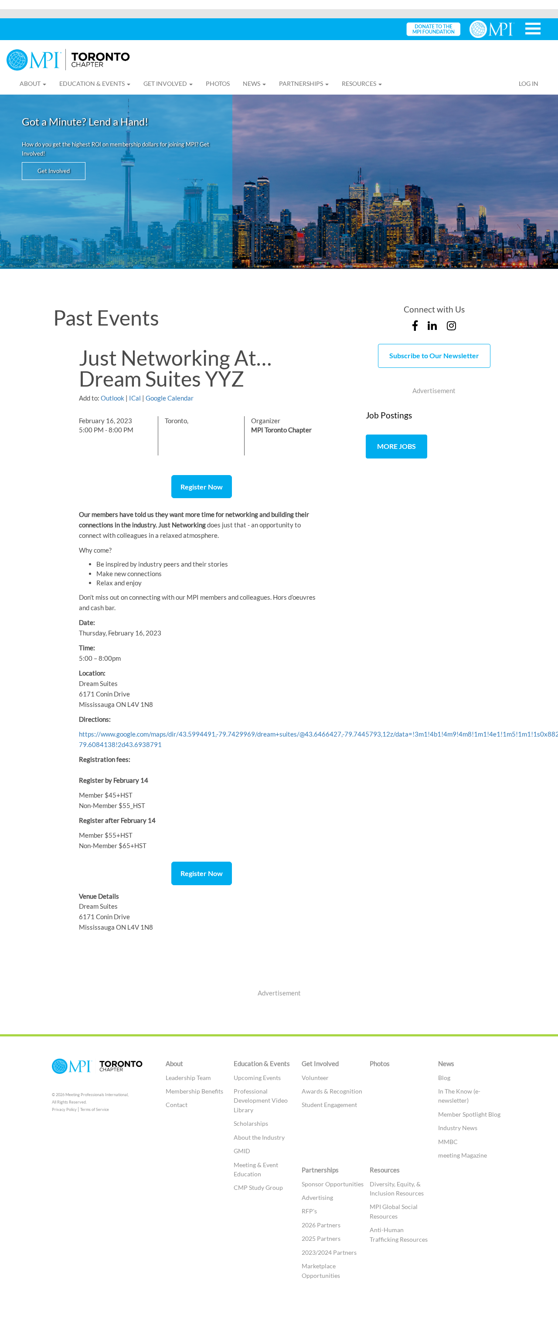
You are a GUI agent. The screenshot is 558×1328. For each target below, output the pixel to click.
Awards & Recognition (332, 1091)
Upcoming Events (257, 1077)
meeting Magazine (462, 1155)
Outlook (112, 398)
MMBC (448, 1141)
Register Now (201, 486)
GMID (242, 1151)
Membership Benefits (194, 1091)
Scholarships (251, 1123)
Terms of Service (94, 1109)
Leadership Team (188, 1077)
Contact (176, 1104)
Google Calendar (170, 398)
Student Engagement (329, 1104)
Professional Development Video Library (261, 1100)
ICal (135, 398)
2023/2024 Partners (329, 1252)
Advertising (317, 1197)
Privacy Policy (64, 1109)
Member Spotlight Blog (469, 1114)
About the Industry (259, 1137)
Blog (444, 1077)
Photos (218, 83)
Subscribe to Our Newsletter (434, 355)
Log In (528, 83)
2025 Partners (321, 1238)
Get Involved (53, 170)
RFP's (309, 1211)
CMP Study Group (258, 1187)
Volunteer (315, 1077)
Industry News (457, 1127)
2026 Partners (321, 1225)
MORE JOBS (396, 446)
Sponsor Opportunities (333, 1184)
